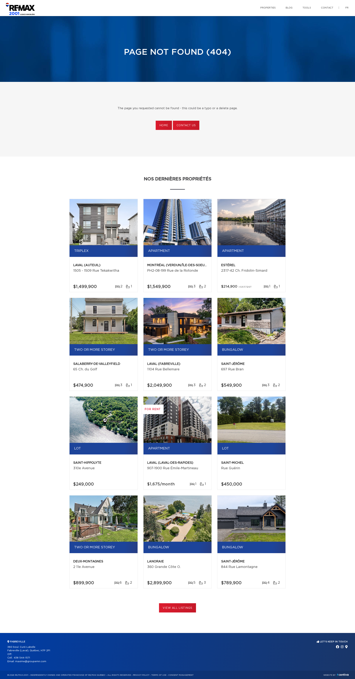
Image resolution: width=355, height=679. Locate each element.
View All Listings (177, 608)
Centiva (343, 674)
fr (347, 8)
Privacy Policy (141, 675)
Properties (268, 8)
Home (163, 125)
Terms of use (158, 675)
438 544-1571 (22, 658)
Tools (306, 8)
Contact (327, 8)
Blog (289, 8)
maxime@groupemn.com (30, 661)
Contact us (186, 125)
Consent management (181, 675)
